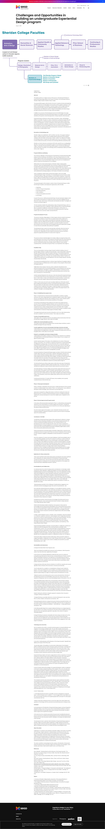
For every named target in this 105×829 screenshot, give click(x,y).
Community (79, 7)
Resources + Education (57, 7)
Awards (64, 7)
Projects (49, 7)
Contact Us (19, 813)
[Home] (22, 7)
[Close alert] (103, 1)
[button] (84, 8)
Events (69, 7)
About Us (18, 819)
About (74, 7)
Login (88, 5)
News (17, 816)
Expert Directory (83, 5)
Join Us (78, 5)
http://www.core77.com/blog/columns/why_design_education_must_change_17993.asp (51, 763)
